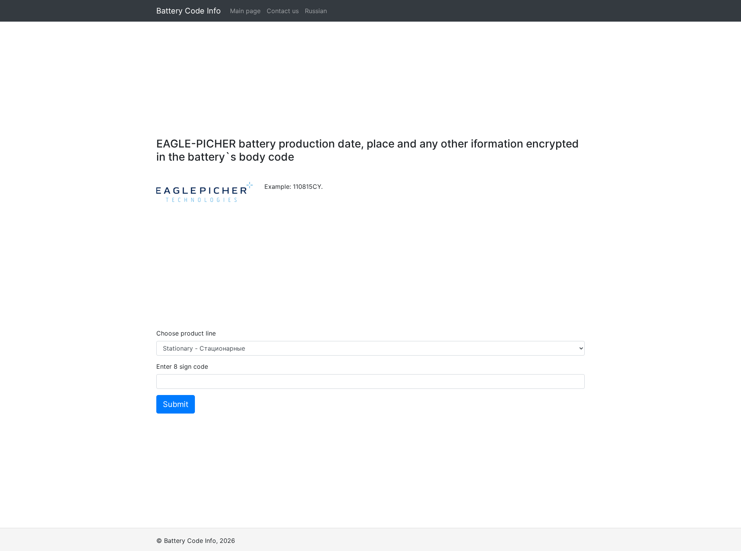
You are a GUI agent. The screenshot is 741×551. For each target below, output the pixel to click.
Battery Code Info (188, 10)
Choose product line (186, 333)
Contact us (283, 11)
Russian (316, 11)
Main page (245, 11)
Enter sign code (182, 366)
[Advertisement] (370, 76)
